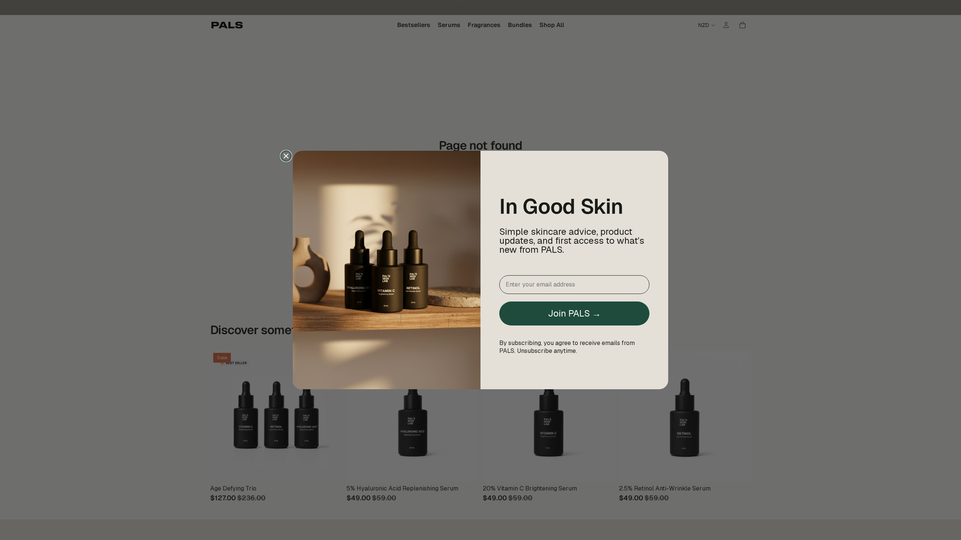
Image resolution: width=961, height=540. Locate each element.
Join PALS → (574, 313)
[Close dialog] (286, 156)
